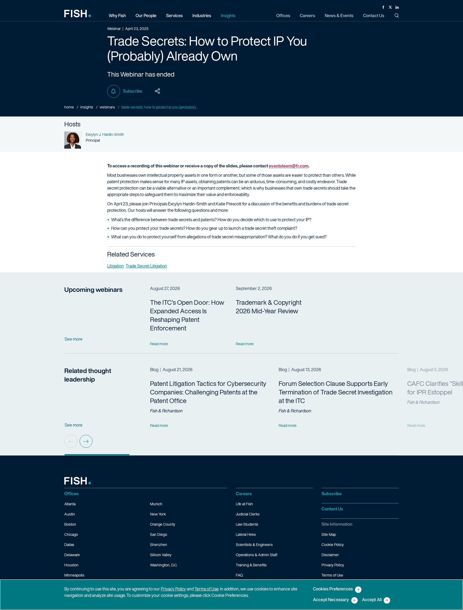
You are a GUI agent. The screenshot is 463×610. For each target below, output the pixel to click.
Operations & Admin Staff (256, 555)
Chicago (71, 534)
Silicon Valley (160, 555)
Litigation (115, 266)
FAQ (239, 575)
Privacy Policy (333, 565)
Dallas (69, 544)
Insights (86, 107)
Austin (69, 514)
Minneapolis (74, 575)
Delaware (72, 555)
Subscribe (132, 91)
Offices (71, 493)
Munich (156, 504)
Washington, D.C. (163, 565)
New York (158, 514)
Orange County (162, 524)
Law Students (247, 524)
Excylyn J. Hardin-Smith (105, 134)
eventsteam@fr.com (288, 166)
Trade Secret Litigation (146, 266)
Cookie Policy (333, 544)
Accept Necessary (331, 600)
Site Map (329, 534)
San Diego (158, 534)
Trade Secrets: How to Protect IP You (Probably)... (159, 107)
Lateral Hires (246, 534)
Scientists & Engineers (254, 544)
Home (69, 107)
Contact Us (332, 509)
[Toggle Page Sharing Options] (157, 91)
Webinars (107, 107)
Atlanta (70, 504)
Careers (244, 493)
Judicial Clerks (248, 514)
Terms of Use (332, 575)
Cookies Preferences (333, 589)
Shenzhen (158, 544)
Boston (70, 524)
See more (74, 339)
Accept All (372, 600)
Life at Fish (244, 504)
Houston (71, 565)
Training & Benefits (251, 565)
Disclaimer (330, 555)
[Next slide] (86, 441)
